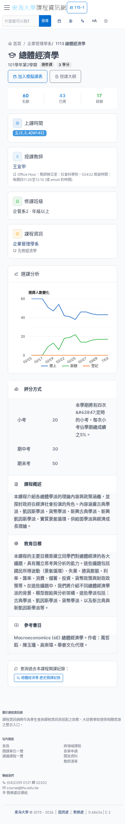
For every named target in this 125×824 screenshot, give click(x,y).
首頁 (16, 43)
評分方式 (33, 389)
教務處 (78, 812)
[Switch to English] (82, 21)
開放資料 (71, 756)
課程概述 (33, 484)
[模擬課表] (59, 21)
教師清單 (71, 761)
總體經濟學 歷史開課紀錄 (40, 678)
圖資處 (63, 812)
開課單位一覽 (12, 751)
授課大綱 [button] (68, 76)
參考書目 (33, 625)
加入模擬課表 (30, 76)
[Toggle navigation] (7, 7)
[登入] (71, 21)
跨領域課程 (72, 746)
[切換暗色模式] (106, 21)
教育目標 (33, 543)
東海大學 (21, 812)
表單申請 (71, 751)
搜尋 (45, 21)
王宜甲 (19, 166)
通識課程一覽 (12, 756)
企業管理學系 (39, 43)
